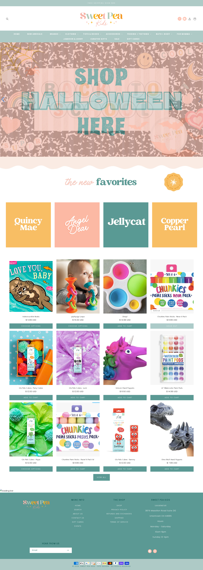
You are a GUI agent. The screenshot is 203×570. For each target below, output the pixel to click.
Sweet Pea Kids (87, 566)
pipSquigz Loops (78, 317)
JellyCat (124, 251)
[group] (101, 99)
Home (78, 505)
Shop (119, 505)
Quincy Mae (27, 251)
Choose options (31, 326)
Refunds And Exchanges (119, 514)
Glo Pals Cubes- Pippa (31, 460)
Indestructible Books (31, 317)
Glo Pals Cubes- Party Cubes (31, 388)
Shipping (119, 518)
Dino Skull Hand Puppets (172, 460)
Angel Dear (76, 251)
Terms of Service (119, 522)
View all (101, 477)
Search (78, 509)
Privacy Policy (119, 509)
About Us (78, 514)
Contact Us (78, 518)
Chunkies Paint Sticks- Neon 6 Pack (172, 317)
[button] (7, 19)
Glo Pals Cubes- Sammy (125, 460)
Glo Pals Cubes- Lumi (78, 388)
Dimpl (125, 317)
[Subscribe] (68, 550)
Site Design (103, 566)
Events (77, 526)
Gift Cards (78, 522)
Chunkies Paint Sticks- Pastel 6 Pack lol (78, 460)
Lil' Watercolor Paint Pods (172, 388)
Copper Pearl (173, 251)
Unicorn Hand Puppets (125, 388)
